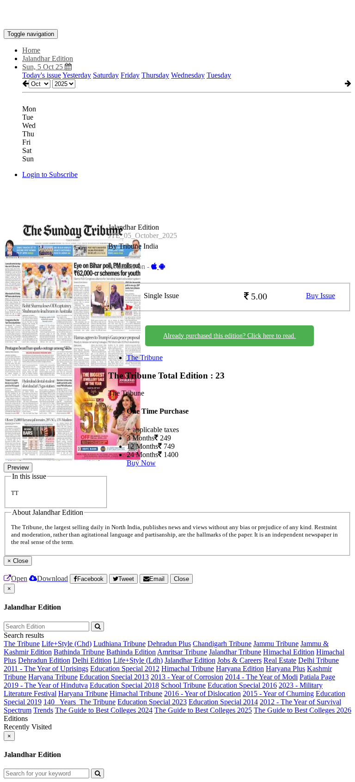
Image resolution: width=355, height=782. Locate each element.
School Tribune (183, 685)
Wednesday (188, 75)
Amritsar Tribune (182, 652)
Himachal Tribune (187, 668)
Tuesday (219, 75)
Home (31, 50)
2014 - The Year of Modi (261, 677)
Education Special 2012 (124, 668)
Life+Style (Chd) (67, 644)
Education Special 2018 (124, 685)
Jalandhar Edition (190, 660)
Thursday (155, 75)
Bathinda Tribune (79, 652)
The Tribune (145, 357)
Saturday (106, 75)
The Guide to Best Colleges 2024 (104, 710)
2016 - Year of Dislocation (202, 693)
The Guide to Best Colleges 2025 (203, 710)
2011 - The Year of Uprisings (46, 668)
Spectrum (17, 710)
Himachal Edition (288, 652)
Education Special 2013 (114, 677)
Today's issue (41, 75)
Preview (18, 467)
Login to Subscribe (50, 174)
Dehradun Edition (44, 660)
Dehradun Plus (169, 644)
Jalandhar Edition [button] (47, 58)
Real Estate (279, 660)
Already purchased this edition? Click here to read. (229, 335)
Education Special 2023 (152, 702)
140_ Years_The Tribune (79, 702)
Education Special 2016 (242, 685)
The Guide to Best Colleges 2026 (302, 710)
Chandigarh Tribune (222, 644)
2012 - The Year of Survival (300, 702)
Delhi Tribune (318, 660)
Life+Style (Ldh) (138, 660)
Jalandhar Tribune (235, 652)
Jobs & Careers (239, 660)
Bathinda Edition (131, 652)
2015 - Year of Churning (278, 693)
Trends (43, 710)
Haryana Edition (240, 668)
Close (181, 578)
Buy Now (141, 463)
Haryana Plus (285, 668)
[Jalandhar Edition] (177, 15)
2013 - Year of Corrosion (187, 677)
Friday (130, 75)
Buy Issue (320, 295)
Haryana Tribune (53, 677)
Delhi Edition (91, 660)
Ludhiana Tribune (119, 644)
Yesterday (76, 75)
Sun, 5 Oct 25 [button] (43, 67)
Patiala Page (317, 677)
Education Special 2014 (223, 702)
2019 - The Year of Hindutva (46, 685)
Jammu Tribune (276, 644)
